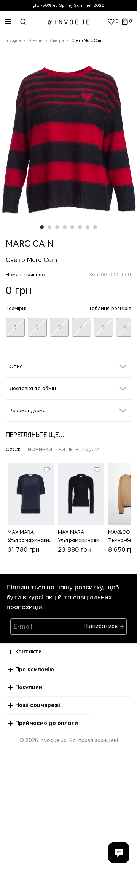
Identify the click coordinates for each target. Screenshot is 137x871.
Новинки (40, 449)
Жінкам (35, 41)
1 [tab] (42, 227)
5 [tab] (72, 227)
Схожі (14, 449)
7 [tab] (87, 227)
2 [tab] (49, 227)
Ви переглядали (79, 449)
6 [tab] (80, 227)
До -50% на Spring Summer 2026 (68, 5)
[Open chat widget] (118, 852)
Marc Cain (30, 244)
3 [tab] (57, 227)
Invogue (13, 41)
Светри (57, 41)
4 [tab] (65, 227)
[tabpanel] (68, 144)
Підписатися (101, 624)
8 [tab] (95, 227)
